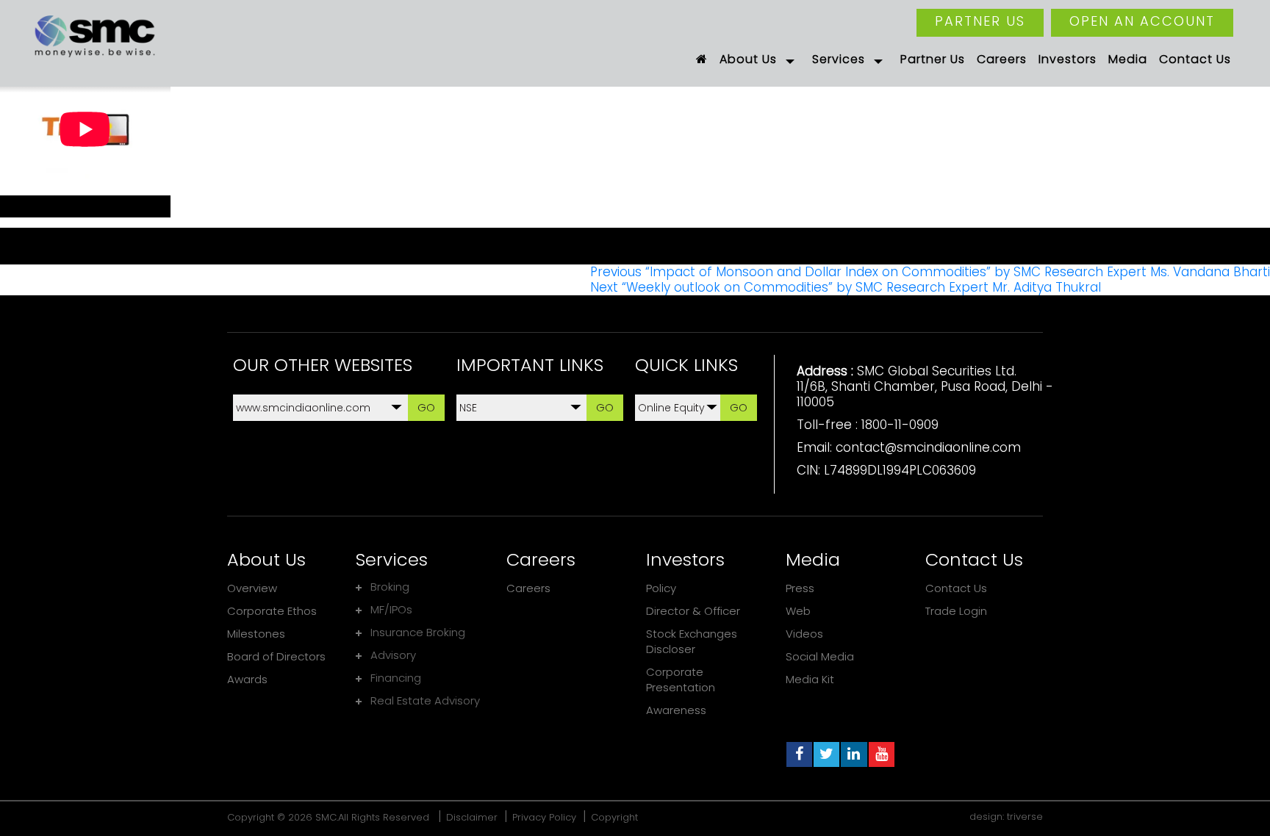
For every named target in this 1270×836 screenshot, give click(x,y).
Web (798, 611)
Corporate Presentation (680, 679)
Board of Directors (276, 656)
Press (800, 588)
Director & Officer (693, 611)
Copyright (614, 817)
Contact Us (956, 588)
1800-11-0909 (900, 424)
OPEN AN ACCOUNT (1142, 21)
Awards (247, 679)
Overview (252, 588)
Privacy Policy (544, 817)
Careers (528, 588)
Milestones (256, 633)
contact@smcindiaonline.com (928, 447)
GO (426, 407)
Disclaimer (472, 817)
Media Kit (810, 679)
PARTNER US (980, 21)
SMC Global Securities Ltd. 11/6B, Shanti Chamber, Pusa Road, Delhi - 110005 (925, 386)
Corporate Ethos (272, 611)
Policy (661, 588)
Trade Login (956, 611)
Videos (804, 633)
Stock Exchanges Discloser (691, 641)
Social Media (820, 656)
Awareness (676, 710)
